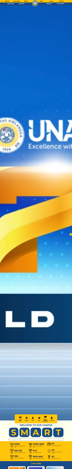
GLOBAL (26, 420)
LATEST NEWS (36, 464)
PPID (33, 420)
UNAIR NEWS (20, 420)
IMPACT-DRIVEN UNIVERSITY (45, 420)
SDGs (39, 420)
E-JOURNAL (51, 420)
